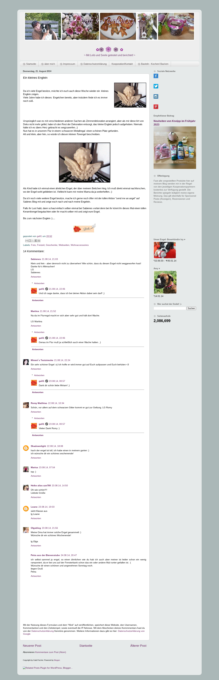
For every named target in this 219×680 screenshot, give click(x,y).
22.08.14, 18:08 (55, 446)
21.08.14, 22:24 (62, 360)
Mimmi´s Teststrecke (42, 360)
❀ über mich (48, 63)
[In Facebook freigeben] (36, 240)
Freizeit (41, 245)
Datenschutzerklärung (42, 631)
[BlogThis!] (29, 240)
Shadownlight (38, 446)
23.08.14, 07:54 (47, 467)
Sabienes (36, 259)
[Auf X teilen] (32, 240)
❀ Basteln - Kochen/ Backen (153, 63)
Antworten (36, 277)
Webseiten (64, 245)
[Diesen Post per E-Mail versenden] (26, 240)
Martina (35, 311)
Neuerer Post (32, 645)
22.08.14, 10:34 (56, 403)
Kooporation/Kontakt (122, 63)
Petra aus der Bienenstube (45, 555)
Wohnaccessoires (80, 245)
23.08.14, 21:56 (50, 528)
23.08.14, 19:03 (46, 507)
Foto (33, 245)
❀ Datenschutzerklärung (93, 63)
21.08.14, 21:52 (48, 311)
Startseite (85, 645)
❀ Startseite (29, 63)
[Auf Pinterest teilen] (39, 240)
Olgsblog (36, 528)
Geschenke (51, 245)
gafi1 (41, 289)
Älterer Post (138, 645)
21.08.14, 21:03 (50, 259)
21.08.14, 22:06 (57, 289)
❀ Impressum (67, 63)
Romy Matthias (39, 403)
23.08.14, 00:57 (57, 381)
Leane (34, 507)
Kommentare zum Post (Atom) (50, 652)
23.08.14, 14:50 (60, 485)
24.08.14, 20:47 (69, 555)
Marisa (34, 467)
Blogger (57, 660)
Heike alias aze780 (41, 485)
